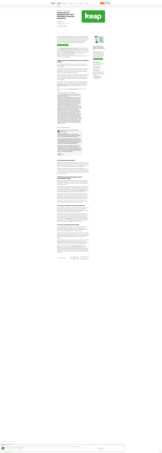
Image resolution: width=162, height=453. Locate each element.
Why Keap (64, 3)
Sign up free (97, 77)
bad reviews (59, 84)
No (84, 257)
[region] (64, 448)
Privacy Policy (73, 446)
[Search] (104, 6)
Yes (74, 257)
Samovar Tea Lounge (73, 89)
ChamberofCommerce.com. (76, 245)
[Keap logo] (56, 3)
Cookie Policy (78, 446)
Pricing (76, 3)
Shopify (81, 190)
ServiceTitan (69, 218)
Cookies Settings (100, 448)
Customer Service (60, 10)
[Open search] (101, 1)
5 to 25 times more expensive (69, 51)
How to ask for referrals (62, 26)
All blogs (58, 6)
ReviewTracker (64, 85)
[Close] (123, 446)
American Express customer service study (69, 48)
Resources (87, 3)
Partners (80, 3)
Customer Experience (67, 10)
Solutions (70, 3)
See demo (108, 3)
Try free (102, 3)
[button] (3, 448)
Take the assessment (98, 58)
